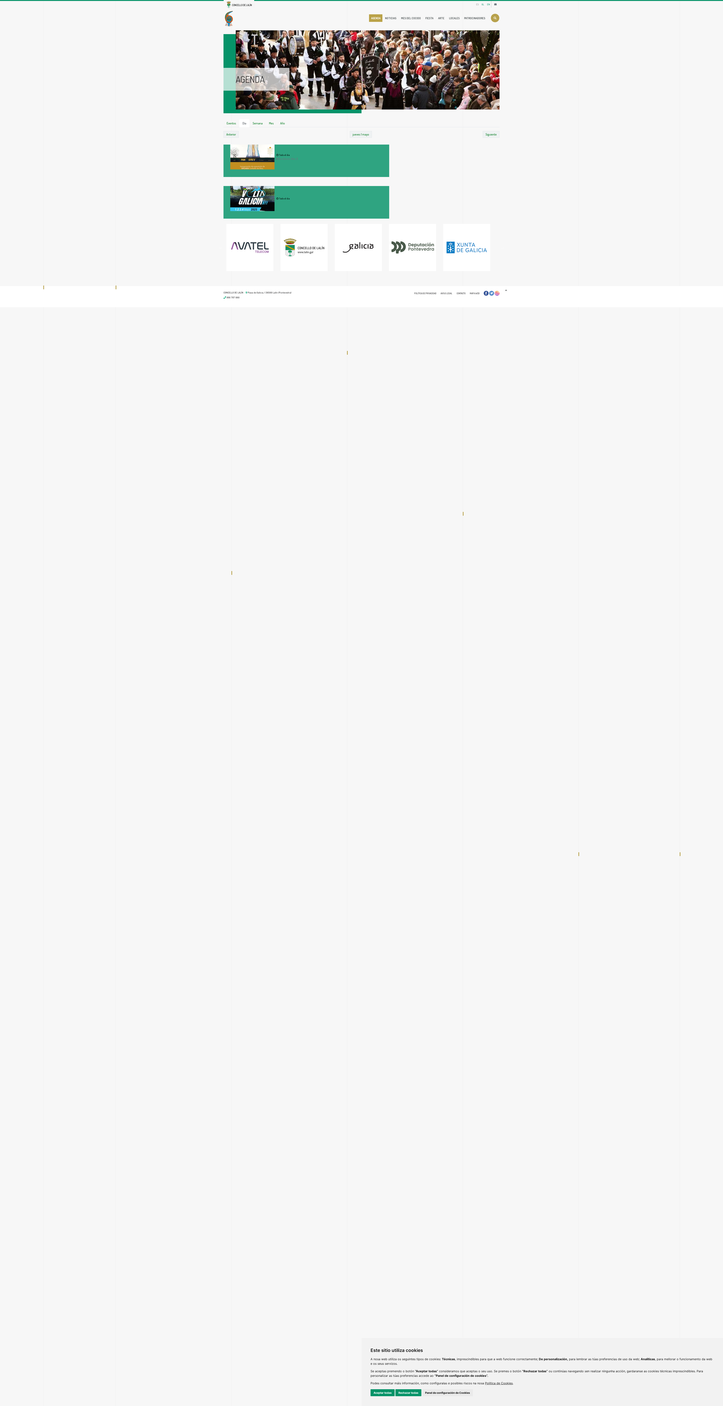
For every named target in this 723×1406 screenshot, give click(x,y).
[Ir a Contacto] (495, 4)
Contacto (461, 293)
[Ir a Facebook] (486, 293)
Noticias (390, 18)
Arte (441, 18)
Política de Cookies (499, 1383)
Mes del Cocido (411, 18)
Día (244, 123)
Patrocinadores (474, 18)
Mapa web (475, 293)
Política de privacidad (425, 293)
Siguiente (491, 134)
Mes (271, 123)
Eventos (231, 123)
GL (483, 4)
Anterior (231, 134)
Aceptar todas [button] (383, 1392)
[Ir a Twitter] (491, 293)
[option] (253, 247)
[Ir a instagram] (497, 293)
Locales (454, 18)
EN (488, 4)
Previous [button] (221, 247)
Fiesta (429, 18)
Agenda (376, 18)
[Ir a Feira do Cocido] (230, 18)
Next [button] (502, 247)
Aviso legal (446, 293)
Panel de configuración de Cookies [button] (447, 1392)
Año (282, 123)
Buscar (495, 18)
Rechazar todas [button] (408, 1392)
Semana (258, 123)
